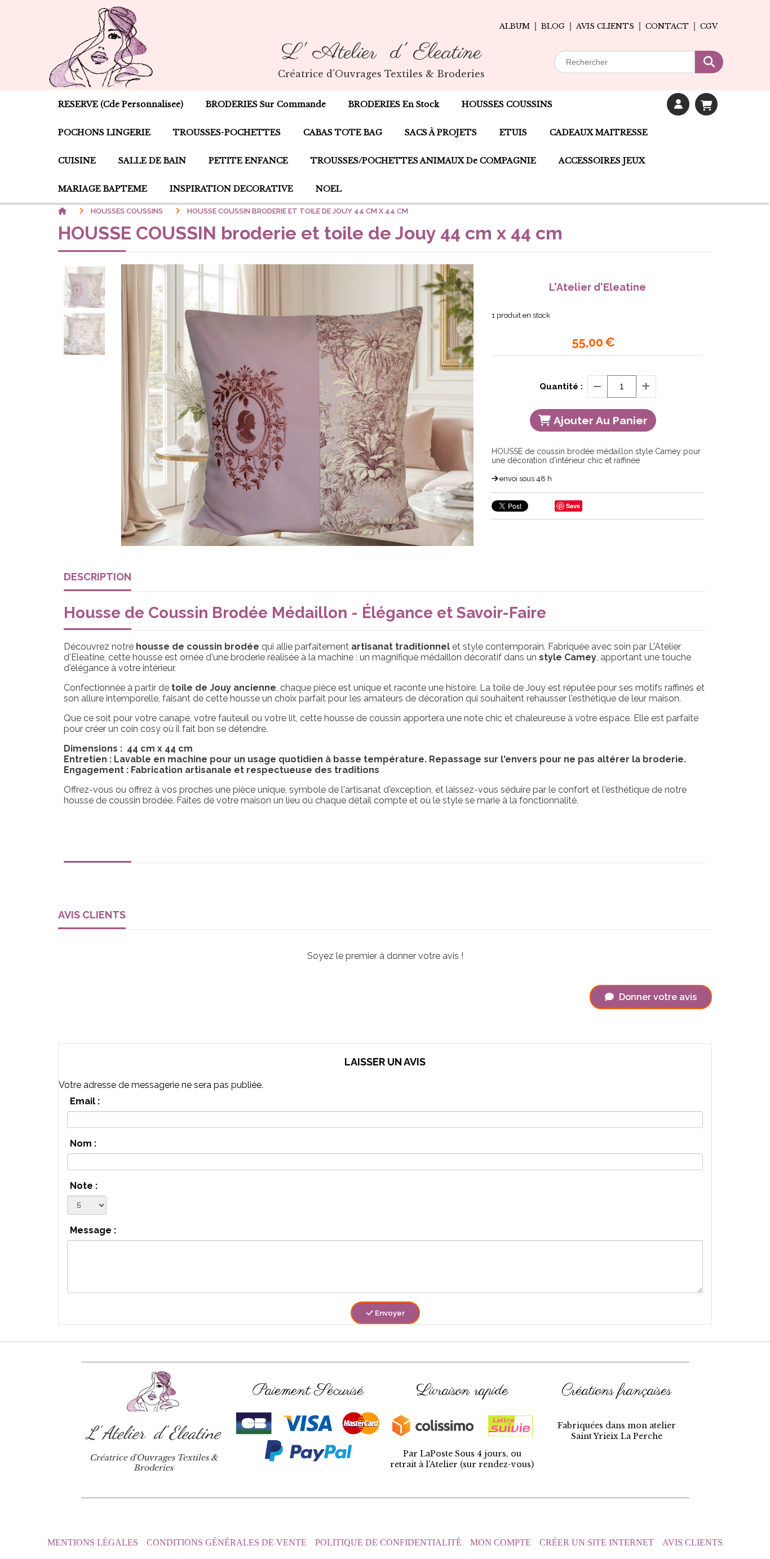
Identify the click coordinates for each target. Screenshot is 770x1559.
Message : (93, 1230)
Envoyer (389, 1312)
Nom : (83, 1143)
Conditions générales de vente (227, 1542)
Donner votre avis (657, 997)
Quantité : (561, 386)
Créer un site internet (596, 1542)
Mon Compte (500, 1542)
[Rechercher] (709, 62)
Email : (85, 1101)
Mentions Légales (92, 1542)
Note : (84, 1185)
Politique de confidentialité (388, 1542)
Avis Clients (692, 1542)
